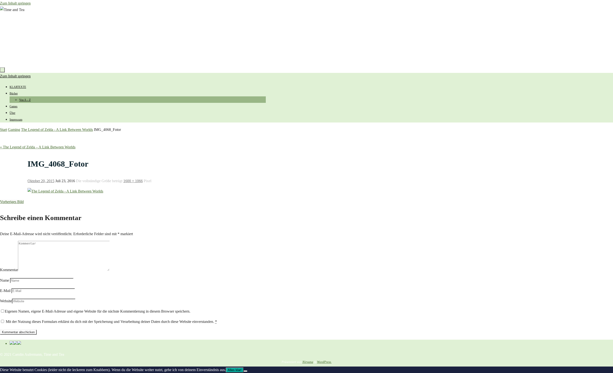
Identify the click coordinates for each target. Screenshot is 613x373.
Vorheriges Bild (12, 202)
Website (6, 301)
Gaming (14, 130)
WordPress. (324, 362)
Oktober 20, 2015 (41, 181)
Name (4, 280)
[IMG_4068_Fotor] (65, 191)
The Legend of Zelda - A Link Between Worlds (57, 130)
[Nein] (245, 371)
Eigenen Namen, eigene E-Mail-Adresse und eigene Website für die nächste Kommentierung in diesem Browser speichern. (97, 311)
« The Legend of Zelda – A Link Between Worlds (37, 147)
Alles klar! (235, 370)
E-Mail (5, 291)
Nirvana (307, 362)
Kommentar (9, 270)
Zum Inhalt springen (15, 3)
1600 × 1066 (133, 181)
